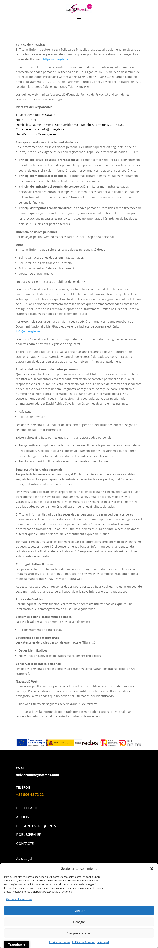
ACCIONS (23, 816)
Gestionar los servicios (19, 899)
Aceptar (79, 911)
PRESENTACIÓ (27, 808)
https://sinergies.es (56, 59)
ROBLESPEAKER (28, 834)
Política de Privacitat (83, 942)
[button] (152, 869)
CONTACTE (25, 843)
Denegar (79, 922)
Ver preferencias (79, 933)
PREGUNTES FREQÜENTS (36, 825)
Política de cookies (59, 942)
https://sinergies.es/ (43, 134)
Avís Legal (103, 942)
